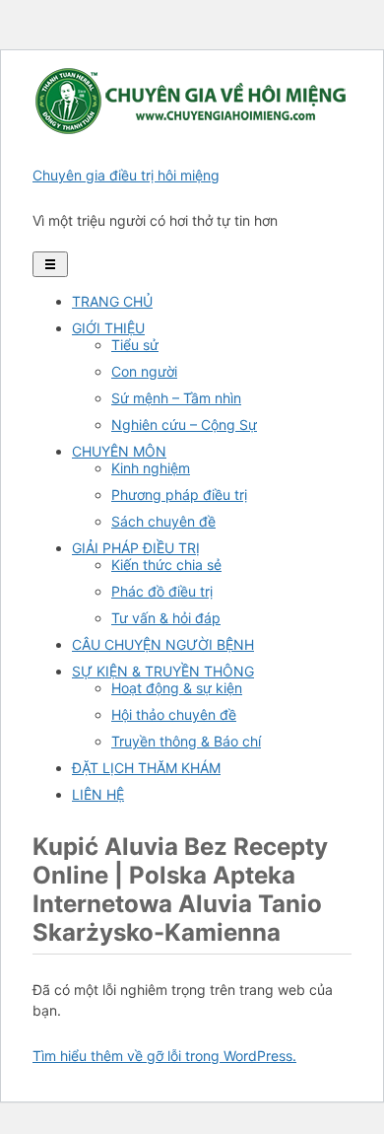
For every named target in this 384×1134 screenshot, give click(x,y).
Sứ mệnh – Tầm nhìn (176, 398)
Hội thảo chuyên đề (173, 714)
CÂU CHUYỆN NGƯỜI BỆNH (163, 644)
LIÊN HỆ (98, 794)
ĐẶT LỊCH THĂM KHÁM (146, 767)
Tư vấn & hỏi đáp (166, 617)
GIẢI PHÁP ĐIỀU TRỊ (136, 547)
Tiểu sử (135, 344)
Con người (144, 371)
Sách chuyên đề (163, 521)
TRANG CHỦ (112, 301)
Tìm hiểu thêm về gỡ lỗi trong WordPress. (164, 1055)
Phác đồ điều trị (162, 591)
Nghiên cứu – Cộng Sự (184, 424)
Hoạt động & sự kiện (176, 687)
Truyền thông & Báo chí (186, 741)
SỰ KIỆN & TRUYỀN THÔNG (163, 671)
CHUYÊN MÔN (119, 451)
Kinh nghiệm (150, 468)
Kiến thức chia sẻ (166, 564)
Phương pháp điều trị (179, 494)
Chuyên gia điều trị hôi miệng (126, 175)
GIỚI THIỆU (108, 327)
